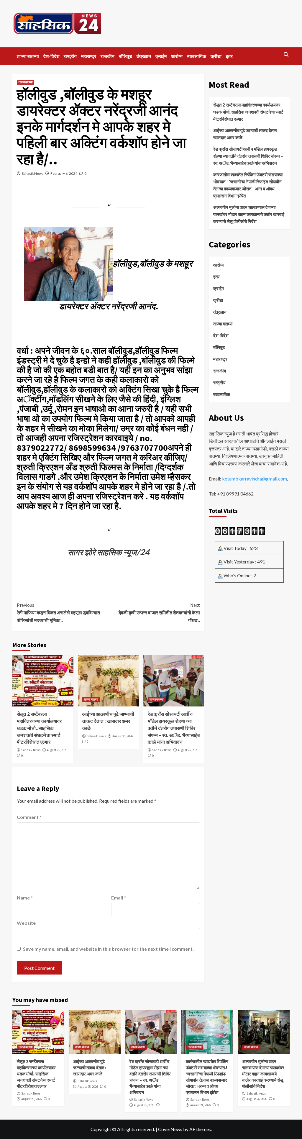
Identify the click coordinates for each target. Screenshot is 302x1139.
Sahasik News (32, 173)
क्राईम (161, 56)
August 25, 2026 (57, 750)
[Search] (286, 54)
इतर (229, 56)
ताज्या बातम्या (28, 56)
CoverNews (170, 1129)
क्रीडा (216, 56)
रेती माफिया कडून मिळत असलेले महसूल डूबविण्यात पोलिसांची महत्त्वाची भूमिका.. (58, 612)
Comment (29, 817)
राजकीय (107, 56)
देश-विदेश (51, 56)
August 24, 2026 (200, 1105)
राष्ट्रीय (70, 56)
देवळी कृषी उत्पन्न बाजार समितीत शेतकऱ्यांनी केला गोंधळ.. (159, 612)
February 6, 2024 (63, 173)
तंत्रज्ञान (144, 56)
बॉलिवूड (125, 56)
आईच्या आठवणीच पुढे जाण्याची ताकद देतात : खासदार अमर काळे (108, 721)
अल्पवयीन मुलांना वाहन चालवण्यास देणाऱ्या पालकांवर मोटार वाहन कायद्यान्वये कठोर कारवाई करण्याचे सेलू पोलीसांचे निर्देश (248, 214)
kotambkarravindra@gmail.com (254, 478)
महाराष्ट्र (88, 56)
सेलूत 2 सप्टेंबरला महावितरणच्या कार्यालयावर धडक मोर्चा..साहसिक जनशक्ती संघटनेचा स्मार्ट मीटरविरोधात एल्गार (39, 728)
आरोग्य (177, 56)
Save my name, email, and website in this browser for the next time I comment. (108, 949)
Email (118, 897)
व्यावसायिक (196, 56)
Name (25, 897)
